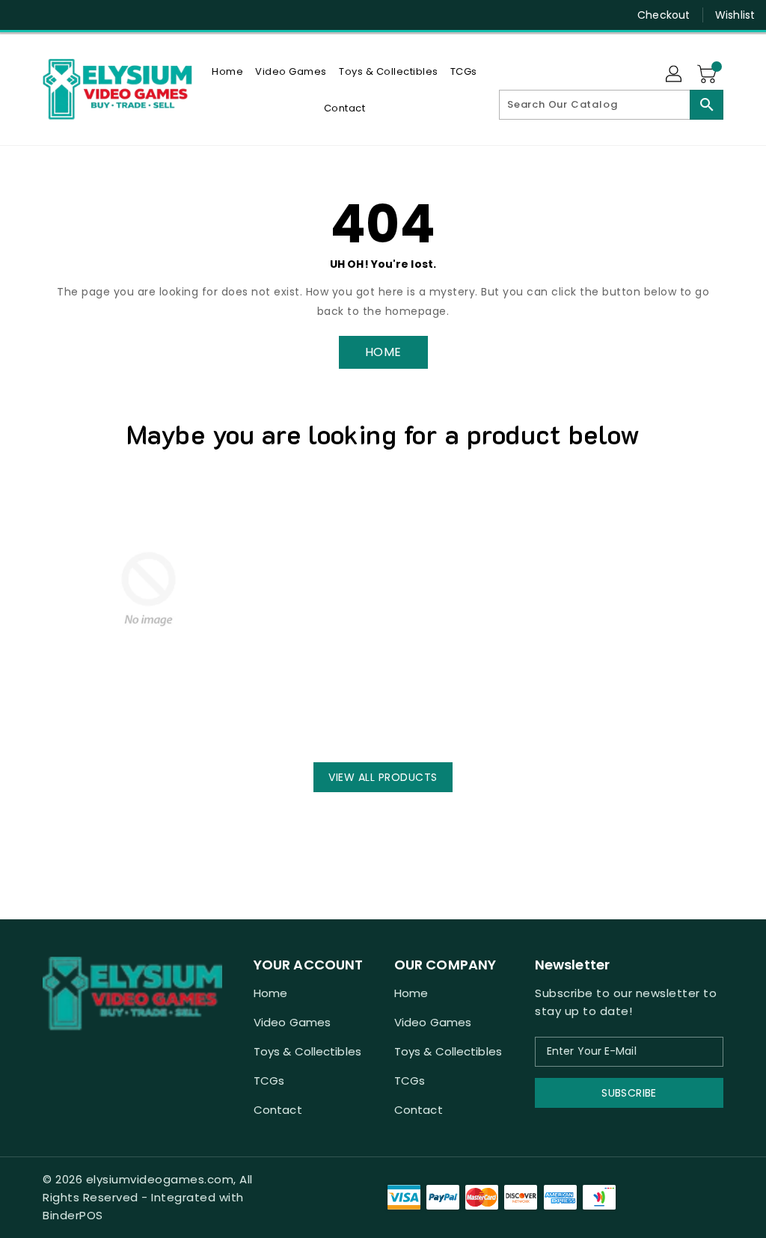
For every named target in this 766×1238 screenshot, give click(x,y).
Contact (278, 1110)
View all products (383, 777)
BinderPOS (73, 1215)
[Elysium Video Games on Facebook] (23, 15)
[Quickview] (64, 721)
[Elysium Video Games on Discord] (50, 15)
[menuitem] (227, 71)
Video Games (292, 1022)
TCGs (269, 1080)
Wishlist (735, 14)
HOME (383, 352)
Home (270, 993)
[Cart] (708, 75)
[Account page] (675, 75)
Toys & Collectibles (307, 1051)
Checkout (663, 14)
